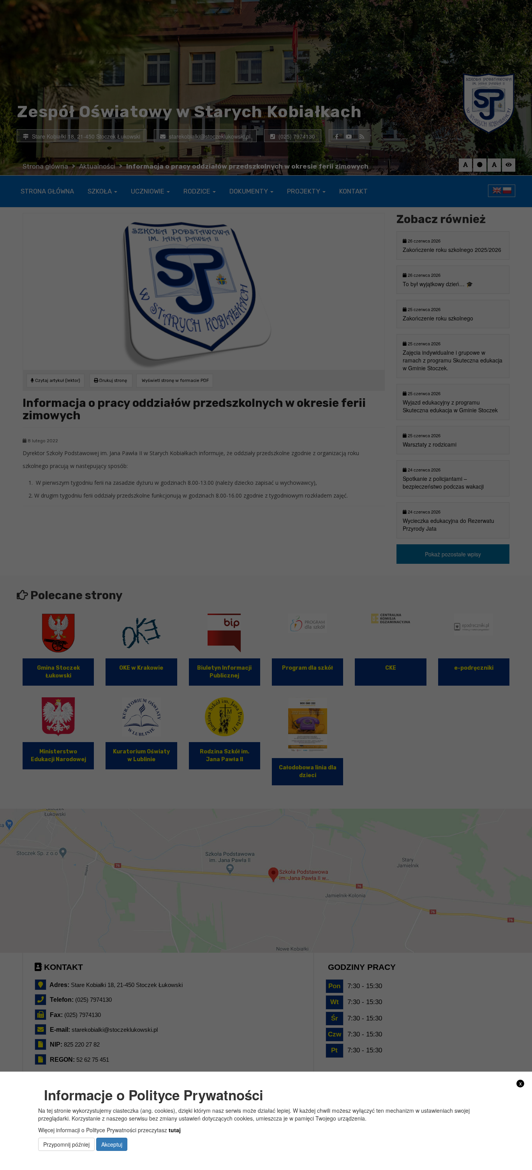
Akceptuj (111, 1144)
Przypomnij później (66, 1144)
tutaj (175, 1129)
